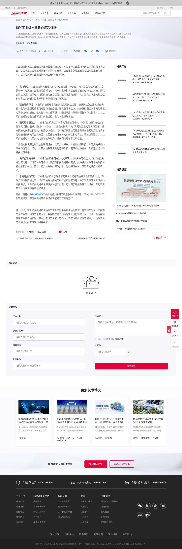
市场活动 (20, 522)
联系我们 (105, 512)
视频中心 (84, 506)
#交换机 (20, 43)
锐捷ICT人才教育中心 (110, 501)
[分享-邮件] (97, 51)
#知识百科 (32, 43)
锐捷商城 (37, 501)
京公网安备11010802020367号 (130, 544)
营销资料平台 (86, 501)
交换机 (37, 20)
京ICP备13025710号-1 (102, 544)
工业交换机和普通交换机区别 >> (90, 238)
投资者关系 (100, 13)
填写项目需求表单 (122, 464)
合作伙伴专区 (64, 501)
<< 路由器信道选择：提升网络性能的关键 (34, 238)
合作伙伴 (72, 13)
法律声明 (54, 534)
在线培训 (84, 512)
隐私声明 (120, 339)
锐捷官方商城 (22, 8)
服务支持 (58, 13)
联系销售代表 (39, 506)
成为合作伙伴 (64, 506)
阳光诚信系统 (64, 517)
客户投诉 (37, 517)
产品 (33, 13)
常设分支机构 (39, 512)
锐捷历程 (20, 506)
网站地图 (98, 534)
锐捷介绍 (20, 501)
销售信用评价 (39, 522)
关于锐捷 (85, 13)
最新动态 (20, 512)
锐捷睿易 (8, 8)
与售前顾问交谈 (96, 464)
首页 (18, 20)
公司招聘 (105, 517)
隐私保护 (69, 534)
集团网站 (127, 534)
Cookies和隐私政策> (114, 3)
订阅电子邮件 (107, 522)
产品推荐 (84, 517)
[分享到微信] (85, 51)
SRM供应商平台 (65, 512)
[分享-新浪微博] (91, 51)
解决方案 (44, 13)
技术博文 (27, 20)
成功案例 (20, 517)
